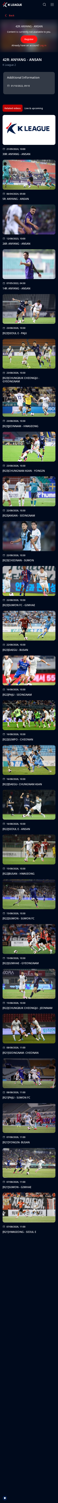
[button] (44, 4)
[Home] (12, 4)
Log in (43, 45)
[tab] (13, 108)
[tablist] (24, 108)
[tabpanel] (29, 675)
